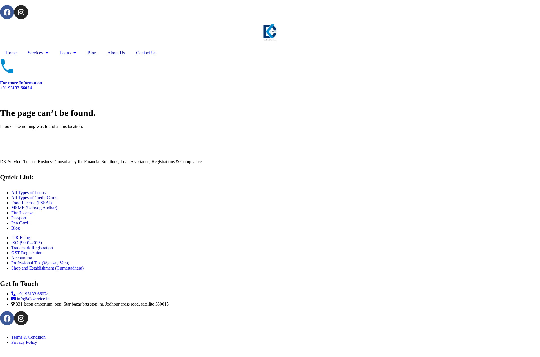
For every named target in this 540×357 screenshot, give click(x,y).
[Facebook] (7, 12)
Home (11, 52)
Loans (65, 52)
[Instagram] (21, 12)
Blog (91, 52)
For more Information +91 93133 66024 (21, 85)
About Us (116, 52)
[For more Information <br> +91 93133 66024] (7, 66)
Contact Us (146, 52)
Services (35, 52)
